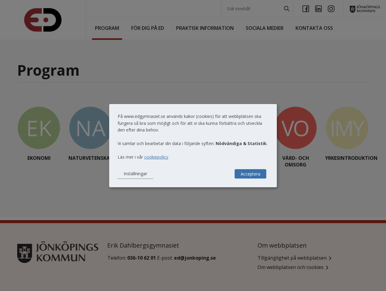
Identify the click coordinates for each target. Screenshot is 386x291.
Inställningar (135, 173)
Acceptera (250, 174)
